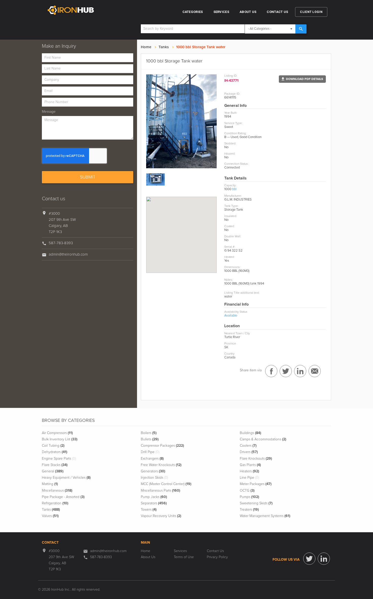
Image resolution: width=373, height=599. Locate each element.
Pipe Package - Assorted (63, 497)
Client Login (311, 12)
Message (49, 111)
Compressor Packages (162, 445)
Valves (50, 516)
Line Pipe (249, 477)
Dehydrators (54, 452)
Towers (149, 509)
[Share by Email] (315, 371)
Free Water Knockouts (161, 465)
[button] (302, 79)
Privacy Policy (217, 557)
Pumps (249, 497)
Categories (192, 12)
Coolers (248, 445)
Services (221, 12)
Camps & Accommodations (263, 439)
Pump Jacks (154, 497)
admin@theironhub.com (68, 254)
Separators (154, 503)
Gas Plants (250, 465)
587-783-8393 (61, 243)
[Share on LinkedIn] (300, 371)
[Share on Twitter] (286, 371)
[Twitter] (309, 559)
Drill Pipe (150, 452)
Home (146, 47)
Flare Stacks (54, 465)
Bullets (150, 439)
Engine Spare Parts (59, 458)
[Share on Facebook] (271, 371)
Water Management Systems (265, 516)
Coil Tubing (53, 445)
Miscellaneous (57, 490)
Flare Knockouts (256, 458)
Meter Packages (256, 484)
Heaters (249, 471)
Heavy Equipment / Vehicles (66, 477)
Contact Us (277, 12)
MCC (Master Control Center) (166, 484)
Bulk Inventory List (59, 439)
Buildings (250, 433)
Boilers (149, 433)
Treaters (249, 509)
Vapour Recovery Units (161, 516)
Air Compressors (57, 433)
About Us (248, 12)
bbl (234, 189)
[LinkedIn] (324, 559)
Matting (50, 484)
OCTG (247, 490)
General (52, 471)
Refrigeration (55, 503)
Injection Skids (154, 477)
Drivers (249, 452)
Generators (153, 471)
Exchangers (152, 458)
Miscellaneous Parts (160, 490)
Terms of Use (184, 557)
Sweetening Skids (256, 503)
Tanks (164, 47)
